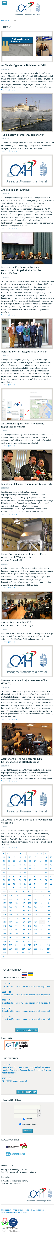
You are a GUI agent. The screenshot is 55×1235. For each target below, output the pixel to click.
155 (48, 914)
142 (16, 910)
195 (48, 933)
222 (16, 949)
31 (4, 865)
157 (10, 918)
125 (10, 903)
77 (35, 880)
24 (20, 861)
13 (14, 857)
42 (9, 868)
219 (48, 945)
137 (35, 907)
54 (20, 872)
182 (16, 930)
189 (10, 933)
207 (23, 941)
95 (25, 887)
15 (25, 857)
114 (41, 895)
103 (23, 891)
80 (51, 880)
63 (14, 876)
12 (9, 857)
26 (30, 861)
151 (23, 914)
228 (4, 952)
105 (35, 891)
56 (30, 872)
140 (4, 910)
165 (10, 922)
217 (35, 945)
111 (23, 895)
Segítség (28, 1210)
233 (35, 952)
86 (30, 884)
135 (23, 907)
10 (46, 853)
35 (25, 865)
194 (41, 933)
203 (48, 937)
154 (41, 914)
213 (10, 945)
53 (14, 872)
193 (35, 933)
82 (9, 884)
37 (35, 865)
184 (29, 930)
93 (14, 887)
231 (23, 952)
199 (23, 937)
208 (29, 941)
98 (41, 887)
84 (20, 884)
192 (29, 933)
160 (29, 918)
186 (41, 930)
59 (46, 872)
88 (41, 884)
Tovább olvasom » (9, 90)
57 (35, 872)
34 (20, 865)
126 (16, 903)
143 (23, 910)
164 (4, 922)
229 (10, 952)
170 (41, 922)
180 (4, 930)
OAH (27, 8)
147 (48, 910)
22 (9, 861)
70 (51, 876)
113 (35, 895)
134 (16, 907)
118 (16, 899)
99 (46, 887)
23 (14, 861)
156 (4, 918)
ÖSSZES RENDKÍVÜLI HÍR (27, 1030)
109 (10, 895)
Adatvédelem (38, 1210)
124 (4, 903)
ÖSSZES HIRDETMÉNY (27, 1092)
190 (16, 933)
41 (4, 868)
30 (51, 861)
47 (35, 868)
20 (51, 857)
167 (23, 922)
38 (41, 865)
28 (41, 861)
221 (10, 949)
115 (48, 895)
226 (41, 949)
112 (29, 895)
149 (10, 914)
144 (29, 910)
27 (35, 861)
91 (4, 887)
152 (29, 914)
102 (16, 891)
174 (16, 926)
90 (51, 884)
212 (4, 945)
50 (51, 868)
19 (46, 857)
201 (35, 937)
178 (41, 926)
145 (35, 910)
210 (41, 941)
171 (48, 922)
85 (25, 884)
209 (35, 941)
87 (35, 884)
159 (23, 918)
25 (25, 861)
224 (29, 949)
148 (4, 914)
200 (29, 937)
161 (35, 918)
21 (4, 861)
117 (10, 899)
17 (35, 857)
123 (48, 899)
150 (16, 914)
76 (30, 880)
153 (35, 914)
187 (48, 930)
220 (4, 949)
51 (4, 872)
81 (4, 884)
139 (48, 907)
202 (41, 937)
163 (48, 918)
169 (35, 922)
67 (35, 876)
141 (10, 910)
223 (23, 949)
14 (20, 857)
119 (23, 899)
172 (4, 926)
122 (41, 899)
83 (14, 884)
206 (16, 941)
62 (9, 876)
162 (41, 918)
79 (46, 880)
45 (25, 868)
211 (48, 941)
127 (23, 903)
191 (23, 933)
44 (20, 868)
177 (35, 926)
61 (4, 876)
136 (29, 907)
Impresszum (6, 1210)
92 (9, 887)
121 (35, 899)
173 (10, 926)
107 (48, 891)
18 (41, 857)
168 (29, 922)
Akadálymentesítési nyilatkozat (14, 1212)
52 (9, 872)
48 (41, 868)
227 (48, 949)
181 (10, 930)
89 (46, 884)
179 (48, 926)
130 (41, 903)
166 (16, 922)
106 (41, 891)
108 (4, 895)
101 (10, 891)
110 (16, 895)
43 (14, 868)
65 (25, 876)
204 (4, 941)
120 (29, 899)
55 (25, 872)
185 (35, 930)
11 (4, 857)
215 (23, 945)
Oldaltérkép (18, 1210)
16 (30, 857)
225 (35, 949)
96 (30, 887)
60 (51, 872)
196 (4, 937)
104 (29, 891)
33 (14, 865)
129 (35, 903)
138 (41, 907)
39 (46, 865)
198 (16, 937)
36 (30, 865)
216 (29, 945)
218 (41, 945)
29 (46, 861)
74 (20, 880)
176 (29, 926)
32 (9, 865)
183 (23, 930)
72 (9, 880)
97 (35, 887)
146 (41, 910)
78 (41, 880)
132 (4, 907)
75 (25, 880)
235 (48, 952)
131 (48, 903)
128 (29, 903)
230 (16, 952)
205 (10, 941)
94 (20, 887)
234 (41, 952)
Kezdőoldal (5, 20)
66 (30, 876)
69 (46, 876)
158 (16, 918)
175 (23, 926)
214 (16, 945)
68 (41, 876)
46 (30, 868)
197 (10, 937)
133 (10, 907)
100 (4, 891)
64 (20, 876)
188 (4, 933)
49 (46, 868)
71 (4, 880)
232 (29, 952)
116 (4, 899)
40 (51, 865)
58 (41, 872)
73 (14, 880)
